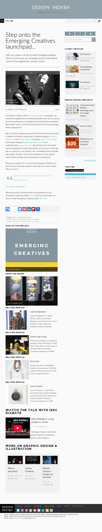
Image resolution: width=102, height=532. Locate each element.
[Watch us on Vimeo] (38, 510)
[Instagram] (30, 510)
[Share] (38, 209)
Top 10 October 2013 (15, 303)
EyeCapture (85, 54)
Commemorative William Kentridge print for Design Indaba (87, 110)
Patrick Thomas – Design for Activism (48, 473)
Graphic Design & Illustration (30, 219)
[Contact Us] (51, 510)
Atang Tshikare (25, 139)
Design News (14, 475)
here (32, 195)
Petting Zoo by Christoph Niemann (86, 141)
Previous (14, 95)
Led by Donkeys (29, 470)
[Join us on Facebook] (80, 34)
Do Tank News (26, 221)
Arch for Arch (86, 126)
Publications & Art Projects (77, 120)
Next (52, 95)
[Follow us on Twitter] (70, 34)
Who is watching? (13, 470)
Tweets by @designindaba (76, 177)
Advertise (38, 506)
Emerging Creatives (14, 269)
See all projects (90, 160)
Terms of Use (78, 506)
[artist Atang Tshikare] (33, 106)
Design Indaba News (13, 221)
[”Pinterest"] (90, 34)
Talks (33, 426)
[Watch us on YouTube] (34, 510)
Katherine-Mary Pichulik (34, 142)
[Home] (51, 8)
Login (59, 506)
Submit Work (49, 506)
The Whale (85, 82)
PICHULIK (34, 361)
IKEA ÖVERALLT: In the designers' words (42, 420)
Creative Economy (13, 219)
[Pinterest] (24, 209)
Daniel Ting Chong (38, 336)
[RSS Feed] (47, 510)
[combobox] (81, 20)
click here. (43, 198)
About (19, 506)
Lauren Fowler (36, 386)
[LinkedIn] (29, 209)
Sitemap (67, 506)
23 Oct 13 (15, 217)
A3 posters (20, 186)
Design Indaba (26, 217)
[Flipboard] (33, 209)
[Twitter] (20, 209)
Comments (35, 221)
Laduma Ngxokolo (38, 311)
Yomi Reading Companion (86, 68)
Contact (27, 506)
